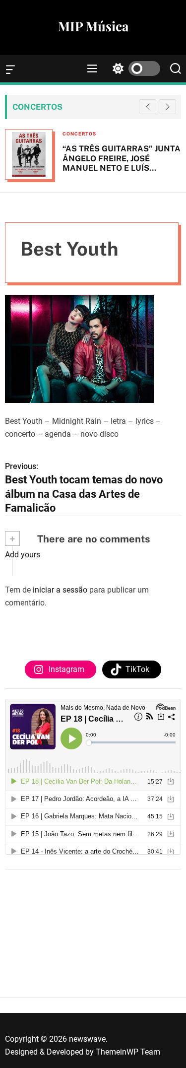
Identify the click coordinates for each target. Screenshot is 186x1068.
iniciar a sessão (60, 590)
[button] (167, 106)
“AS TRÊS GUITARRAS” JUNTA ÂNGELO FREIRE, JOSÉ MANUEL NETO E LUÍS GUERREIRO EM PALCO (121, 163)
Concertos (79, 133)
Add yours (22, 554)
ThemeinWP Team (128, 1052)
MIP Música (93, 26)
